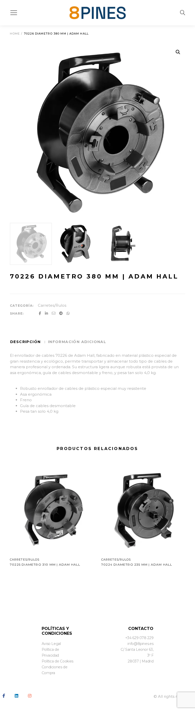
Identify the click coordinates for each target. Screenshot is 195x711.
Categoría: (22, 305)
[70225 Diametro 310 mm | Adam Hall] (52, 509)
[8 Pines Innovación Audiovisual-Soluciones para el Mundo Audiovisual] (97, 13)
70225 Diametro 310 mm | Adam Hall (45, 564)
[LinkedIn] (16, 696)
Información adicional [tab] (77, 341)
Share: (17, 313)
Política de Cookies (57, 661)
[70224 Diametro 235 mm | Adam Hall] (143, 509)
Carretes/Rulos (52, 305)
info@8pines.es (140, 643)
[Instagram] (29, 696)
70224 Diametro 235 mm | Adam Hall (136, 564)
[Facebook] (4, 696)
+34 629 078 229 (139, 638)
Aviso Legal (51, 643)
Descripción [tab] (26, 341)
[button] (178, 52)
